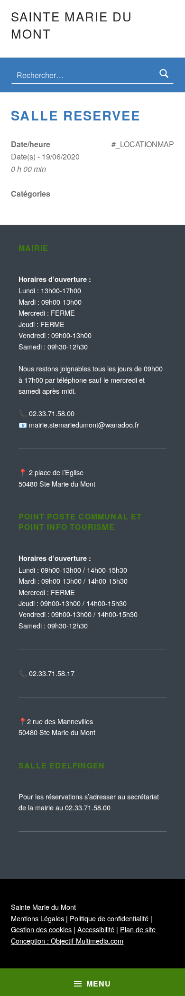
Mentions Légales (37, 918)
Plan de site (138, 929)
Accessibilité (95, 929)
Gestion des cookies (41, 929)
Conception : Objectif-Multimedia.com (67, 941)
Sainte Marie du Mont (71, 24)
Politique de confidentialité (109, 918)
